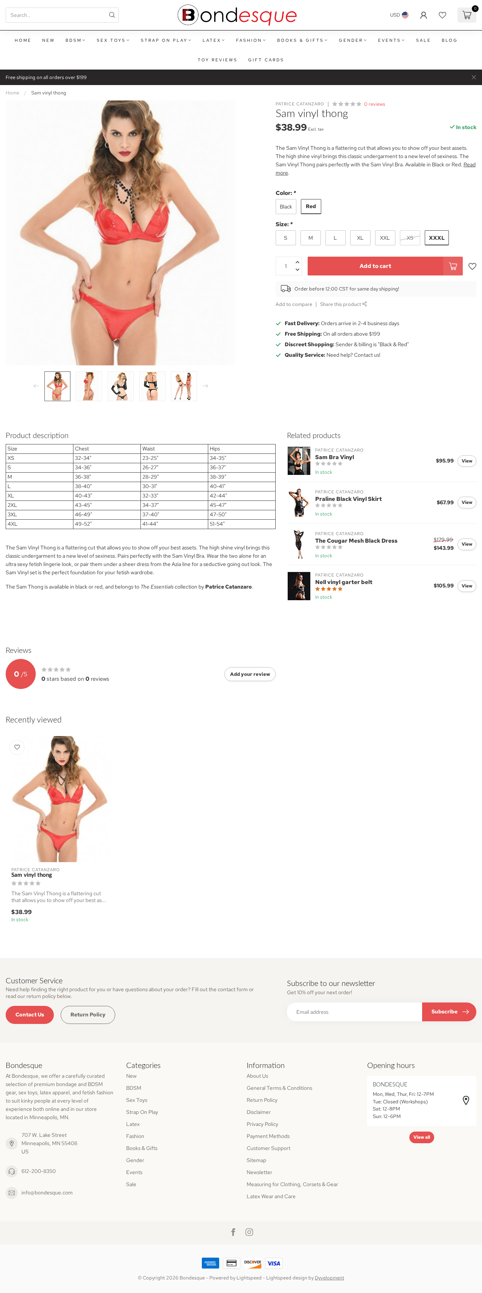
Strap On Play (164, 40)
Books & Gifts (300, 40)
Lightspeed (249, 1278)
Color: (286, 193)
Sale (423, 40)
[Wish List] (442, 15)
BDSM (74, 40)
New (48, 40)
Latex (212, 40)
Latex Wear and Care (271, 1196)
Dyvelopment (329, 1278)
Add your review (250, 674)
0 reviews (374, 104)
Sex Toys (111, 40)
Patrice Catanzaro (300, 104)
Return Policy (87, 1014)
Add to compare (294, 304)
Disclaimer (259, 1112)
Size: (284, 224)
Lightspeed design (286, 1278)
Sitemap (256, 1160)
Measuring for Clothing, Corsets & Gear (292, 1184)
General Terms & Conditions (279, 1088)
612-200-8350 (38, 1171)
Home (23, 40)
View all (421, 1137)
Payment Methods (268, 1136)
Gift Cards (266, 59)
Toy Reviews (218, 59)
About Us (257, 1075)
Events (389, 40)
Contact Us (29, 1014)
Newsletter (259, 1172)
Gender (351, 40)
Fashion (249, 40)
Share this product (341, 304)
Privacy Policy (262, 1124)
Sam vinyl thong (48, 92)
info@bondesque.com (47, 1192)
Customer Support (268, 1148)
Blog (450, 40)
